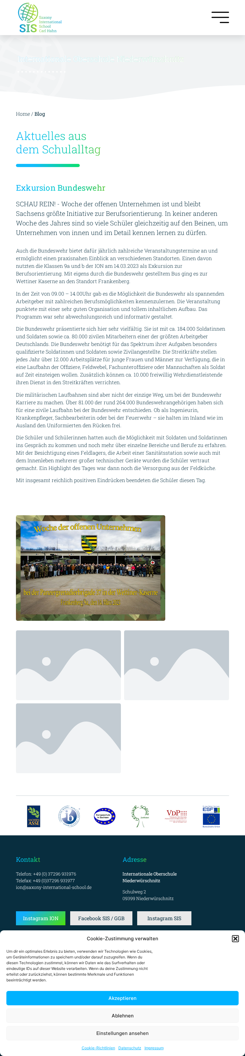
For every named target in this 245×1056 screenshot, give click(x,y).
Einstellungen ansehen (122, 1033)
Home (23, 113)
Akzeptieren (122, 998)
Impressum (154, 1047)
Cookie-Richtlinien (98, 1047)
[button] (235, 938)
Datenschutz (129, 1047)
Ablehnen (123, 1016)
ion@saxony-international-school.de (54, 887)
